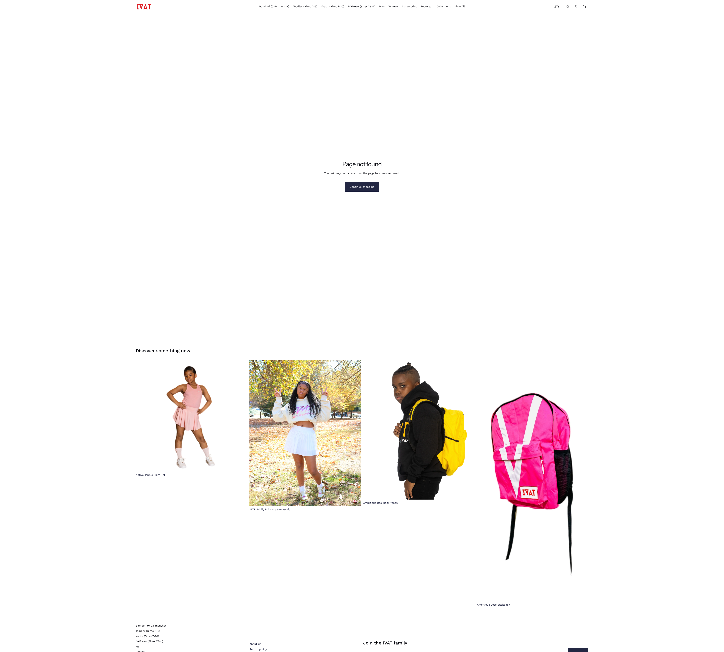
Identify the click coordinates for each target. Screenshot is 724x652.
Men (138, 646)
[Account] (576, 6)
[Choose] (241, 465)
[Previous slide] (368, 430)
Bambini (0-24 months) (151, 625)
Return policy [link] (258, 649)
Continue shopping (362, 186)
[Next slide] (469, 430)
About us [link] (255, 643)
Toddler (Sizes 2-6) (148, 630)
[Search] (568, 6)
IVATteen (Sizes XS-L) (149, 641)
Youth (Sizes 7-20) (147, 636)
